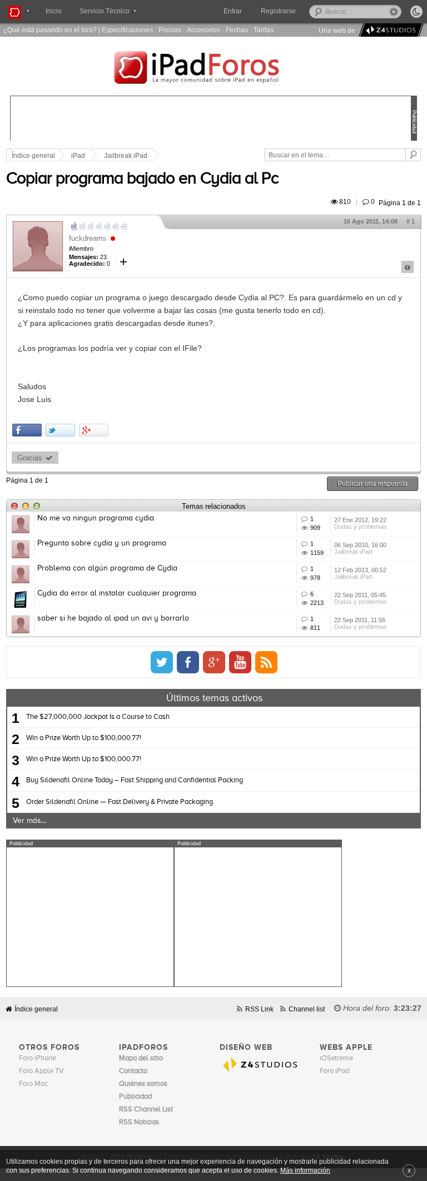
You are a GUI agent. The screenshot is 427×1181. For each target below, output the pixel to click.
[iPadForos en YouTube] (240, 662)
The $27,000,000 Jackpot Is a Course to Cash (98, 717)
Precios (169, 29)
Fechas (237, 29)
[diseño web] (389, 30)
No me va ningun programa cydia (95, 518)
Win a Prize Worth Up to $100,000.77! (83, 738)
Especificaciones (127, 29)
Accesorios (203, 29)
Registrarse (278, 11)
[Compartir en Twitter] (60, 430)
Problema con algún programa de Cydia (107, 568)
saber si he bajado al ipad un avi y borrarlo (113, 618)
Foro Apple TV (41, 1071)
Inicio (54, 11)
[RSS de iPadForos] (266, 662)
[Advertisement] (90, 916)
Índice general (36, 1009)
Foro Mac (33, 1084)
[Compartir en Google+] (93, 430)
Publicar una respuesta (372, 483)
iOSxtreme (336, 1058)
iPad (78, 155)
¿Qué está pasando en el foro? (50, 29)
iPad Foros (213, 68)
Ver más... (29, 821)
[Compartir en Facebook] (27, 430)
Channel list (307, 1009)
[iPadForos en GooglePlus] (214, 662)
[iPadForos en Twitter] (162, 662)
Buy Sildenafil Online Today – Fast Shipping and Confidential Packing (134, 780)
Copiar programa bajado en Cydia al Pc (142, 179)
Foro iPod (334, 1071)
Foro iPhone (37, 1058)
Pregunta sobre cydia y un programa (101, 543)
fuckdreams (88, 238)
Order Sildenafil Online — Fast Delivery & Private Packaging (119, 802)
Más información (305, 1170)
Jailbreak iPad (125, 155)
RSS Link (259, 1009)
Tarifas (264, 29)
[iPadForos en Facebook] (188, 662)
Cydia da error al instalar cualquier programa (116, 593)
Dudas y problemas (360, 526)
